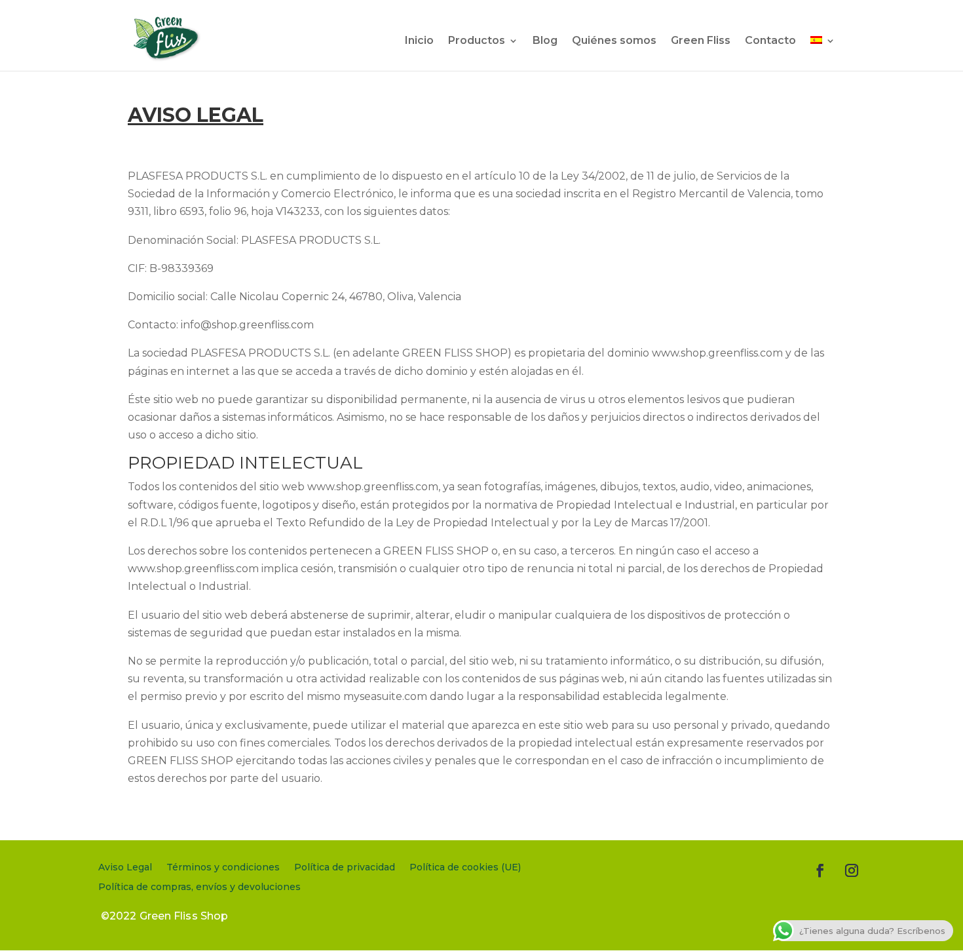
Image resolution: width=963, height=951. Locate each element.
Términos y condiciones (223, 868)
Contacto (770, 41)
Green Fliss (700, 41)
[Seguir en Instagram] (852, 870)
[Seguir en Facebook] (820, 870)
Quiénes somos (614, 41)
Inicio (419, 41)
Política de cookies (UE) (465, 868)
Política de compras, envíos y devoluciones (199, 887)
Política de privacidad (344, 868)
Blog (545, 41)
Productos (476, 41)
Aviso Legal (125, 868)
